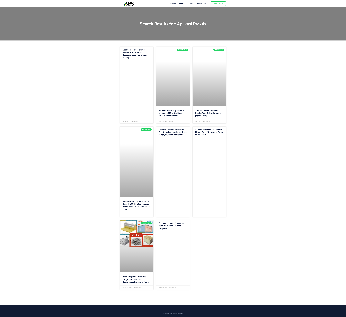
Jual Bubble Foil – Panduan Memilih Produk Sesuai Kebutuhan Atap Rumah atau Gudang (135, 54)
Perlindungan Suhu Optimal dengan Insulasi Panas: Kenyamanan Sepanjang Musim (136, 279)
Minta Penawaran (218, 3)
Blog (191, 3)
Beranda (173, 3)
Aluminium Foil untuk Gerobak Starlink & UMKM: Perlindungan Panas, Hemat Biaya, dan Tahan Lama (136, 205)
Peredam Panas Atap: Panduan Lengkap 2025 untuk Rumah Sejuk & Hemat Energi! (172, 113)
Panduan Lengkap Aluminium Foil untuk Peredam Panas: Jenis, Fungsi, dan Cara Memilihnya (173, 132)
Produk (181, 3)
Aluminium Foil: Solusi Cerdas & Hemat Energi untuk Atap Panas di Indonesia (209, 132)
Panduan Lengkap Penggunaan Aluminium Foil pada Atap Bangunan (172, 226)
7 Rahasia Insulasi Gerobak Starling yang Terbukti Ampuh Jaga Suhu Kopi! (208, 113)
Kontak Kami (201, 3)
